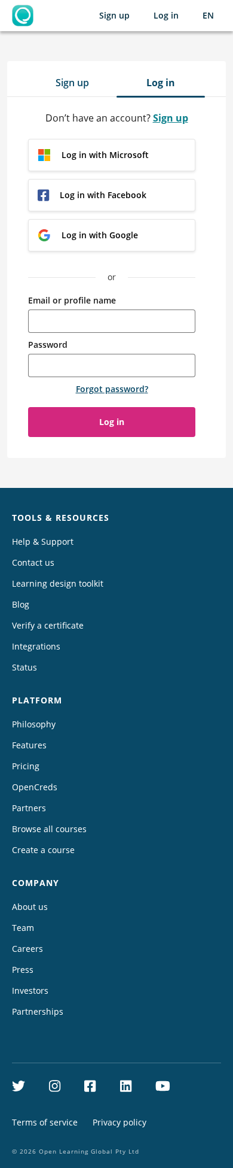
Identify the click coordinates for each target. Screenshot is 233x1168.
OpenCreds (34, 787)
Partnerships (37, 1011)
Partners (29, 808)
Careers (27, 948)
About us (30, 906)
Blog (20, 604)
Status (24, 667)
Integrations (36, 646)
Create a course (43, 849)
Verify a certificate (48, 625)
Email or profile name (72, 300)
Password (48, 344)
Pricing (25, 766)
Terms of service (45, 1122)
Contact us (33, 562)
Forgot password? (112, 389)
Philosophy (34, 724)
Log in (166, 15)
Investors (30, 990)
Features (29, 745)
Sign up (114, 15)
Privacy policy (119, 1122)
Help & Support (42, 541)
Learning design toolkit (57, 583)
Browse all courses (49, 829)
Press (22, 969)
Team (23, 927)
